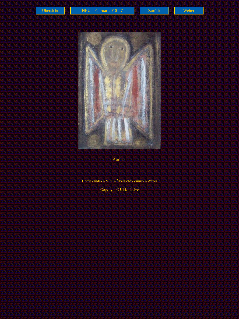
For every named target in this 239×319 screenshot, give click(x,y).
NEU (109, 181)
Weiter (188, 10)
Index (98, 181)
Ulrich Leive (129, 189)
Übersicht (50, 10)
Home (86, 181)
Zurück (154, 10)
